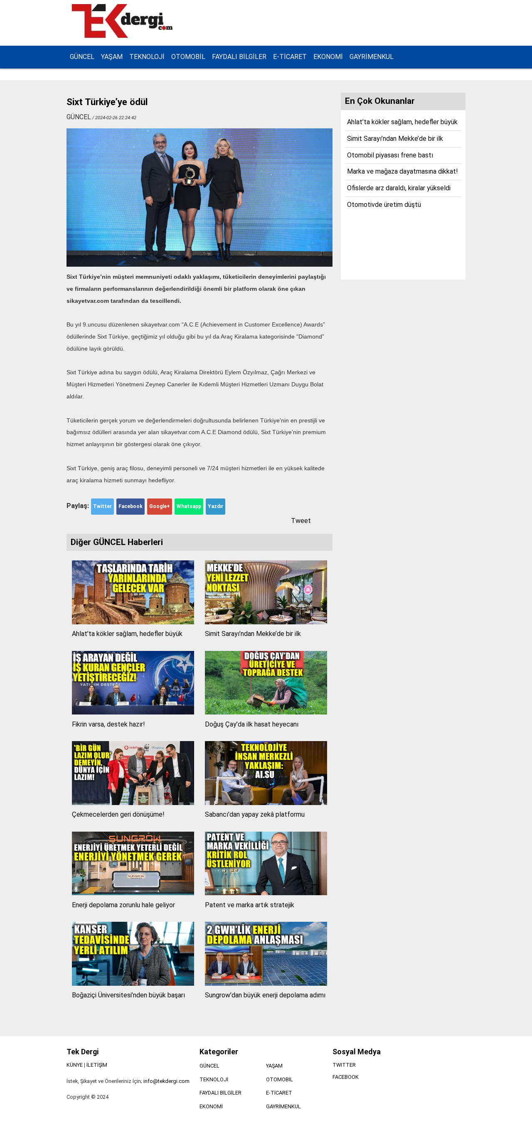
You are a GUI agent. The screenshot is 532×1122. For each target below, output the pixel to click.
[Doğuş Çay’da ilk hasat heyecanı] (266, 712)
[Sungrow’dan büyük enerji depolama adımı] (266, 983)
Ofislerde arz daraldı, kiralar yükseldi (399, 188)
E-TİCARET (290, 57)
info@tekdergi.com (166, 1081)
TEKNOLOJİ (147, 57)
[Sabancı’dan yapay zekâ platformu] (266, 803)
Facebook (130, 506)
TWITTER (344, 1065)
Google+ (159, 506)
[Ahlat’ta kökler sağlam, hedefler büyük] (133, 622)
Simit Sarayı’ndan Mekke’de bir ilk (253, 634)
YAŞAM (112, 57)
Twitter (102, 506)
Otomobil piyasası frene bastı (390, 155)
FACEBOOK (345, 1077)
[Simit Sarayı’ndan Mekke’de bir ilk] (266, 622)
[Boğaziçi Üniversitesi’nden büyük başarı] (133, 983)
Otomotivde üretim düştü (384, 205)
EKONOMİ (328, 57)
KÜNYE (74, 1065)
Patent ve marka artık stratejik (249, 905)
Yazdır (215, 506)
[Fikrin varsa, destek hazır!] (133, 712)
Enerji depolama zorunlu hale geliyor (123, 905)
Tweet (301, 521)
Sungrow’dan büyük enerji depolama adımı (265, 995)
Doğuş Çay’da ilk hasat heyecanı (251, 724)
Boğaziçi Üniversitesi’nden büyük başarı (128, 995)
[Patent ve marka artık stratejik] (266, 893)
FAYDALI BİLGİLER (239, 57)
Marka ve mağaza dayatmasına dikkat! (402, 171)
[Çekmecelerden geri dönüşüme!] (133, 803)
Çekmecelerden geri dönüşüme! (118, 814)
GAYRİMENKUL (372, 57)
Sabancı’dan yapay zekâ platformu (255, 814)
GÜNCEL (82, 57)
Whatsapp (189, 506)
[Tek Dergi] (123, 37)
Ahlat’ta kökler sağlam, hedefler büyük (127, 634)
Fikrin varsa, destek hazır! (108, 724)
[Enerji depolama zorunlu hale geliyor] (133, 893)
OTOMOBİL (188, 57)
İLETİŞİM (96, 1065)
